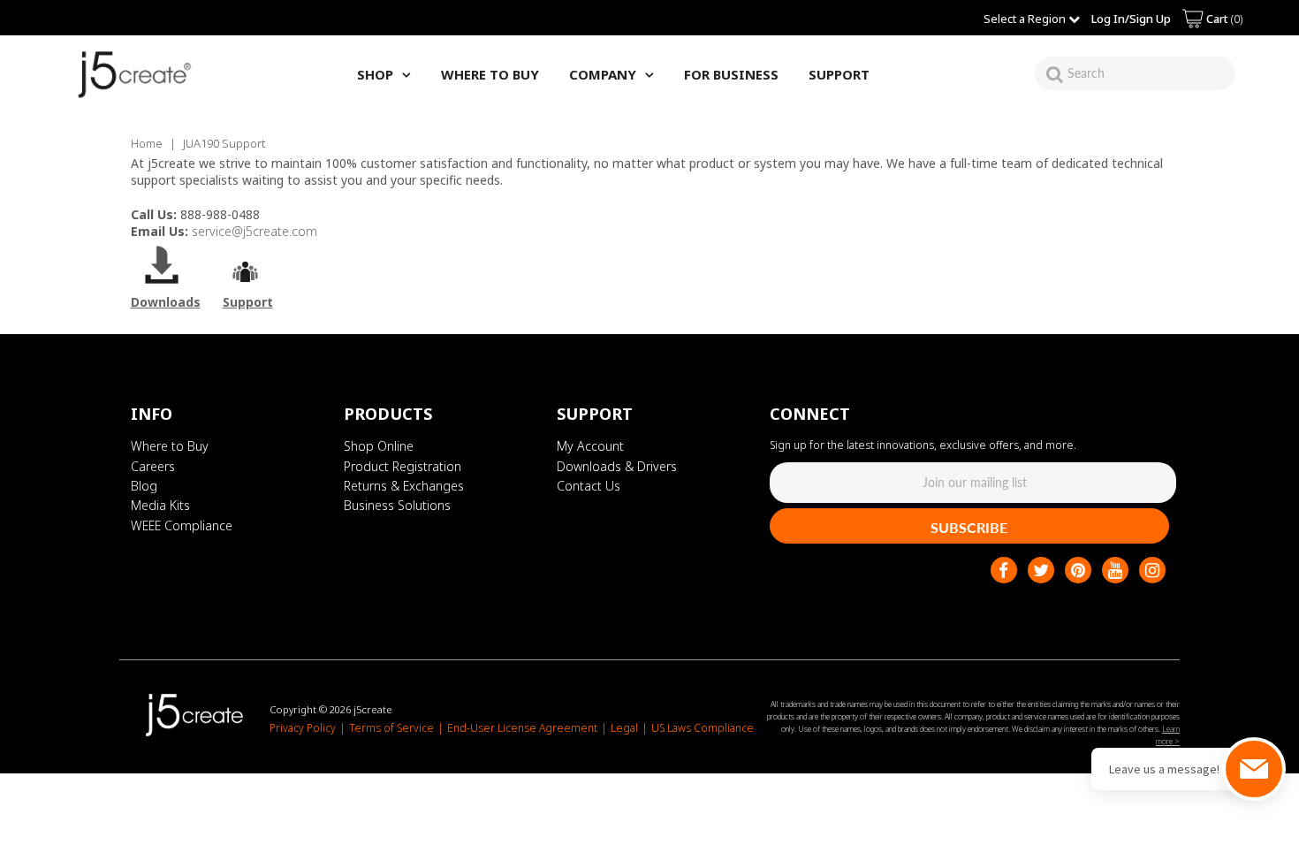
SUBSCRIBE (969, 527)
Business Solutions (397, 505)
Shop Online (379, 446)
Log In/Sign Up (1131, 19)
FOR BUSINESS (731, 74)
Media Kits (160, 505)
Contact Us (588, 485)
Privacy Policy (303, 727)
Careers (153, 466)
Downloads (166, 301)
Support (248, 301)
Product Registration (402, 466)
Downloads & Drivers (617, 466)
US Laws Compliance (702, 727)
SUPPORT (839, 74)
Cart (1223, 19)
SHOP (375, 74)
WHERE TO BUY (490, 74)
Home (147, 143)
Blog (144, 485)
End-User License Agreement (522, 727)
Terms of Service (391, 727)
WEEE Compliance (181, 525)
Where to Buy (170, 446)
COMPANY (602, 74)
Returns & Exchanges (404, 485)
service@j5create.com (254, 231)
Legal (624, 727)
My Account (590, 446)
